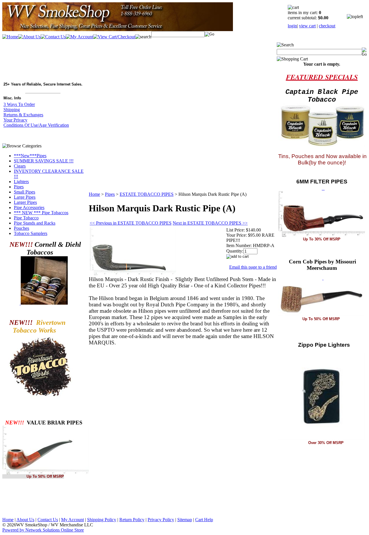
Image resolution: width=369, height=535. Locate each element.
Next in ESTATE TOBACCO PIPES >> (210, 223)
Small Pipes (24, 191)
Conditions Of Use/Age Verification (36, 125)
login (292, 25)
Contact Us (47, 519)
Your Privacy (15, 119)
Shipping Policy (101, 519)
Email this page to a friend (253, 267)
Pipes (19, 186)
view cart (307, 25)
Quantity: (234, 250)
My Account (72, 519)
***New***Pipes (30, 155)
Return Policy (131, 519)
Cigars (20, 166)
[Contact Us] (53, 36)
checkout (327, 25)
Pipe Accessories (29, 207)
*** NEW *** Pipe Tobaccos (41, 212)
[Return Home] (117, 29)
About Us (25, 519)
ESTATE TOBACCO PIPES (147, 194)
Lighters (21, 181)
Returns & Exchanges (23, 114)
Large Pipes (24, 197)
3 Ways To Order (19, 104)
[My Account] (79, 36)
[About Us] (29, 36)
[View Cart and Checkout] (114, 36)
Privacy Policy (161, 519)
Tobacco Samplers (30, 233)
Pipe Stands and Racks (34, 223)
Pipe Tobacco (26, 217)
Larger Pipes (25, 202)
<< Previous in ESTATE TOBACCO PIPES (131, 223)
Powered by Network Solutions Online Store (43, 530)
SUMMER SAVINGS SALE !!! (44, 160)
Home (94, 194)
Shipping (11, 109)
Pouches (21, 228)
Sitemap (184, 519)
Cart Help (204, 519)
